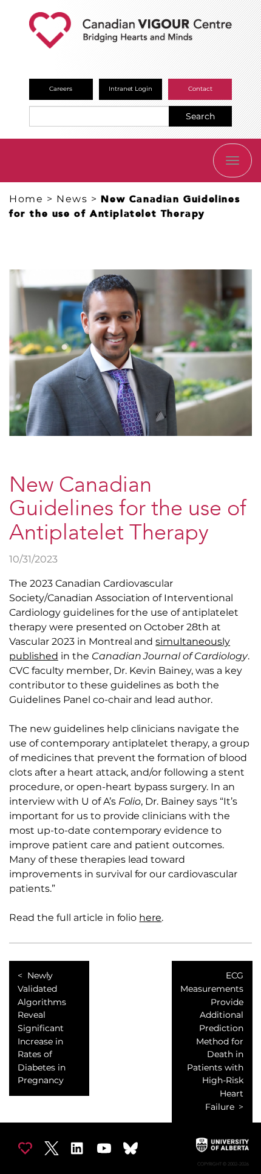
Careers (60, 89)
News (71, 199)
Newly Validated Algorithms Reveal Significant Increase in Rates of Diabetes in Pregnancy (42, 1028)
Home (26, 199)
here (150, 917)
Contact (200, 89)
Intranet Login (131, 89)
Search (200, 116)
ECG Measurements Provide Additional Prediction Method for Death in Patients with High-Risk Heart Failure (211, 1041)
